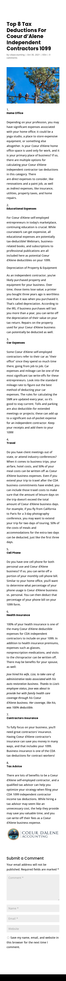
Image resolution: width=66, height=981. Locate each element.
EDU (44, 54)
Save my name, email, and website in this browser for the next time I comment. (33, 942)
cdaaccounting (17, 54)
